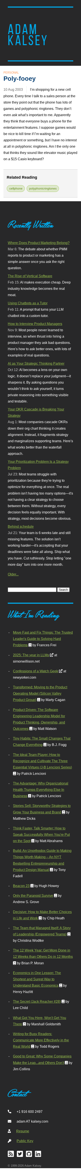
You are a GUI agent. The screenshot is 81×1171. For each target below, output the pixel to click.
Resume (22, 1131)
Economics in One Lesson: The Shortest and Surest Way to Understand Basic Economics (37, 979)
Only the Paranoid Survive (33, 895)
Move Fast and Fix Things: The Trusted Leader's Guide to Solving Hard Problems (43, 638)
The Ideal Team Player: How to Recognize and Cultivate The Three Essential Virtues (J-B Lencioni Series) (42, 761)
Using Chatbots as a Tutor (28, 303)
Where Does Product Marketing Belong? (39, 243)
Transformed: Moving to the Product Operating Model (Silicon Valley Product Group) (40, 693)
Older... (13, 574)
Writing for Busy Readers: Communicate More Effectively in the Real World (41, 1040)
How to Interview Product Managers (35, 324)
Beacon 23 (21, 886)
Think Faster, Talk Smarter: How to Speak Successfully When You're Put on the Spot (41, 834)
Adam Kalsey (28, 35)
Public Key (25, 1141)
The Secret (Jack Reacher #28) (37, 1001)
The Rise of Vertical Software (30, 276)
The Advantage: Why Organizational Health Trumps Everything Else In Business (40, 789)
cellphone (15, 188)
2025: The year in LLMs (31, 655)
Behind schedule (21, 526)
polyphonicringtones (43, 188)
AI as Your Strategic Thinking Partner (36, 363)
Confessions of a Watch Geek (35, 671)
